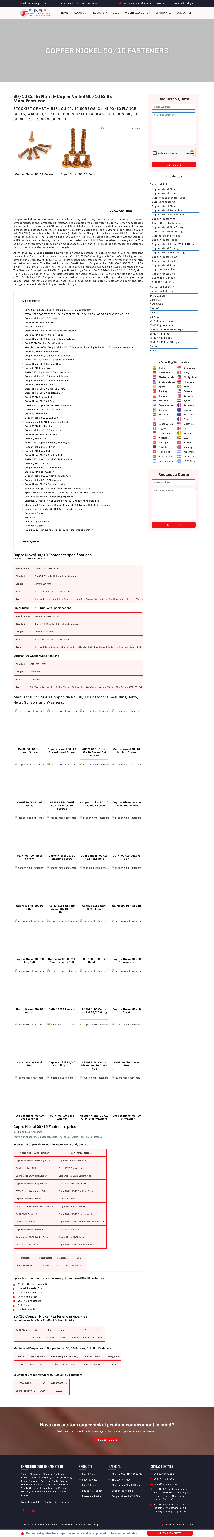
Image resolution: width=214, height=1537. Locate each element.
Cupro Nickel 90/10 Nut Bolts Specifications (50, 339)
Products (98, 12)
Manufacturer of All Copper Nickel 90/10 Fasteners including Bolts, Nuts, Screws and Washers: (79, 347)
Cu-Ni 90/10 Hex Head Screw (41, 351)
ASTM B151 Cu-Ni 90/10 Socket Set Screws (50, 359)
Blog (116, 12)
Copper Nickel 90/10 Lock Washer (44, 467)
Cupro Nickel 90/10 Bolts (39, 322)
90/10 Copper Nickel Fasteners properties (49, 496)
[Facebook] (23, 1510)
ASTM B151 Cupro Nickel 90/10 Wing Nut (48, 442)
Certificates (163, 12)
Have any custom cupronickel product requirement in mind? (59, 530)
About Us (80, 12)
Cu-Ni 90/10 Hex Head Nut (39, 426)
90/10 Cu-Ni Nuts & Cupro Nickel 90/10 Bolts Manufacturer (59, 310)
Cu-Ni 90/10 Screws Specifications (45, 335)
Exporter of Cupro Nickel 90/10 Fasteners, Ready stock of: (58, 488)
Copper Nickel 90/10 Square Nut (43, 430)
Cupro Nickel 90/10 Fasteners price (45, 484)
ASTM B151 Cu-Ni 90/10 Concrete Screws (49, 372)
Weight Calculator (137, 12)
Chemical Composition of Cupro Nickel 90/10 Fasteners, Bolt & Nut (63, 500)
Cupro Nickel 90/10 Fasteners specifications (50, 330)
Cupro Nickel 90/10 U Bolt (39, 401)
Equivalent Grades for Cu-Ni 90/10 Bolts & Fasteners (55, 509)
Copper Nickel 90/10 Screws (41, 318)
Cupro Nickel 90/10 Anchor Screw (44, 364)
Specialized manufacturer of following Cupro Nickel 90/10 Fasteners (64, 492)
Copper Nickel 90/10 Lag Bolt (41, 417)
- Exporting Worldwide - (38, 521)
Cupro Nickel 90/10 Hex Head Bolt (44, 393)
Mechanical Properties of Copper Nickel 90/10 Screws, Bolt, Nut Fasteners (67, 505)
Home (64, 12)
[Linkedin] (33, 1510)
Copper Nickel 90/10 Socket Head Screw (48, 355)
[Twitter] (28, 1510)
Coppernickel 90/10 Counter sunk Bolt (47, 422)
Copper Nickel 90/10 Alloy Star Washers (48, 476)
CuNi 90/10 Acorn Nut (37, 463)
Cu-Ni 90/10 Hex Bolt (37, 413)
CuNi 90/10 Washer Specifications (44, 343)
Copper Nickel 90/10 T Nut (40, 447)
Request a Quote (34, 513)
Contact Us (184, 12)
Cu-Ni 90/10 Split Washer (39, 472)
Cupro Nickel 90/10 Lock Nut (41, 434)
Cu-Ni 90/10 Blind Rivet (38, 368)
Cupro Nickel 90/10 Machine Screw (45, 389)
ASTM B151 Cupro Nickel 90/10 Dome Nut (48, 459)
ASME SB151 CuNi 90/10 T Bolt (42, 409)
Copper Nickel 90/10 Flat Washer (44, 480)
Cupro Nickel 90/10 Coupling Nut (43, 455)
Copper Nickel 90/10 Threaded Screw (46, 376)
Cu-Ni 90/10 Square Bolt (39, 397)
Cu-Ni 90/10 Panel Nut (37, 451)
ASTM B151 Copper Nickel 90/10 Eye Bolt (48, 405)
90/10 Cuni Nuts (34, 326)
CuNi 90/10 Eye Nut (36, 438)
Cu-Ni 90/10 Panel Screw (39, 384)
